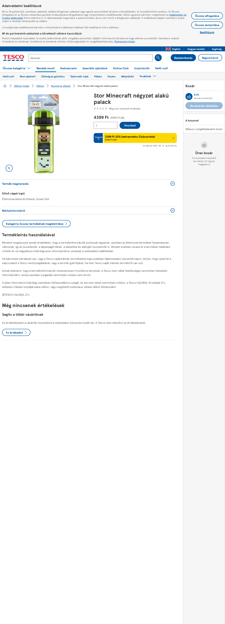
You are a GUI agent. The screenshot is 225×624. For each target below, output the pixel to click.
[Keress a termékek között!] (158, 57)
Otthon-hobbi (21, 86)
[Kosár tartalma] (188, 96)
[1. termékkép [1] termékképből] (43, 133)
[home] (5, 86)
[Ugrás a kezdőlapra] (13, 58)
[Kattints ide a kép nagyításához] (9, 168)
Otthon (40, 86)
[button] (173, 48)
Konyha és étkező (60, 86)
